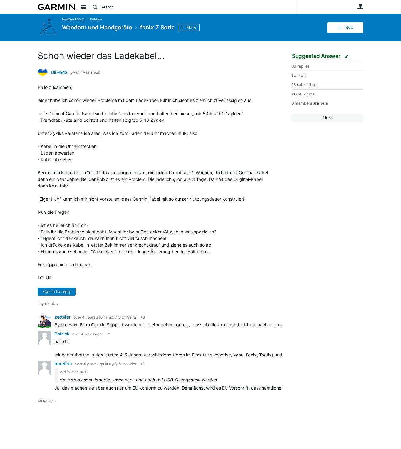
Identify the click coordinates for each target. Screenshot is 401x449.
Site (83, 7)
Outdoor (96, 19)
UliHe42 (59, 72)
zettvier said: (73, 371)
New (349, 27)
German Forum (73, 19)
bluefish (64, 363)
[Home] (57, 7)
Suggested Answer (317, 56)
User (360, 6)
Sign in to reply (56, 291)
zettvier (63, 316)
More (191, 27)
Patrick (62, 333)
